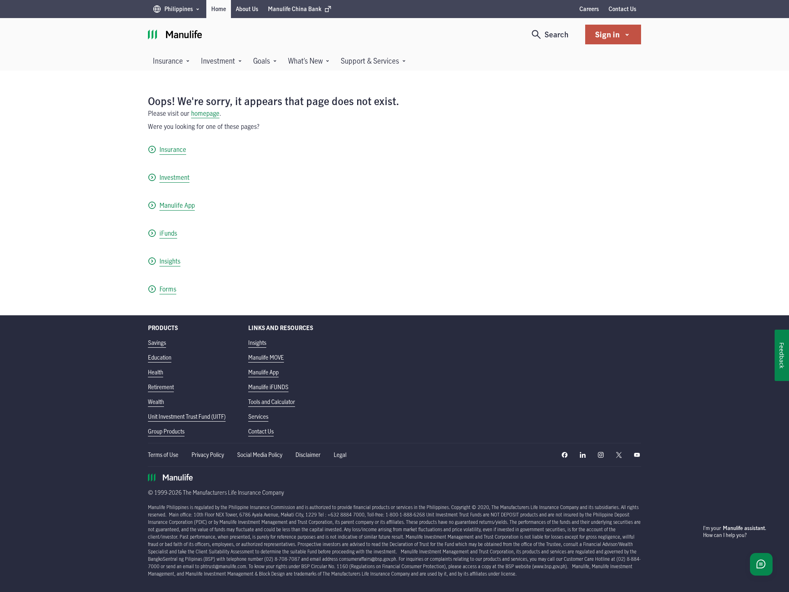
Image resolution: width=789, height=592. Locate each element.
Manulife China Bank (294, 11)
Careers (589, 9)
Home (218, 9)
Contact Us (622, 9)
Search (556, 34)
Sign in (607, 34)
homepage (205, 113)
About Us (247, 9)
